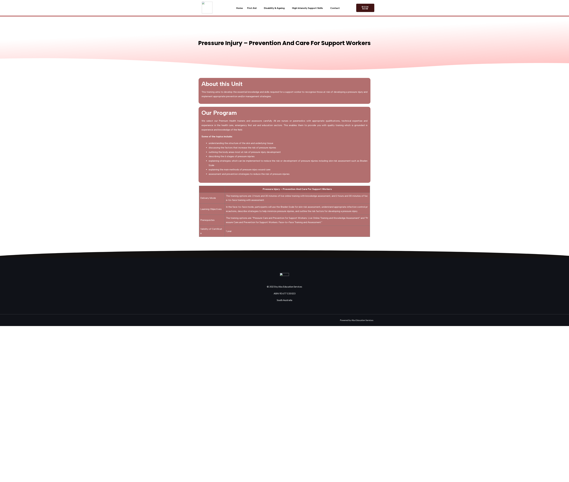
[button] (365, 8)
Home (239, 8)
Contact (335, 8)
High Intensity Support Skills (307, 8)
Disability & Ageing (274, 8)
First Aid (251, 8)
